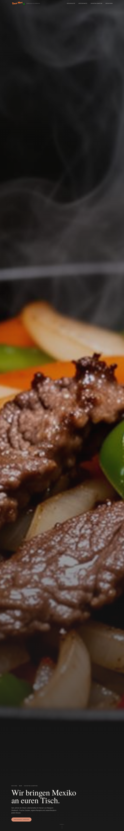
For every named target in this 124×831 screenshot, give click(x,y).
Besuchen (109, 3)
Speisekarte (83, 3)
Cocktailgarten (96, 3)
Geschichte (71, 3)
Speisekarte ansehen (21, 819)
